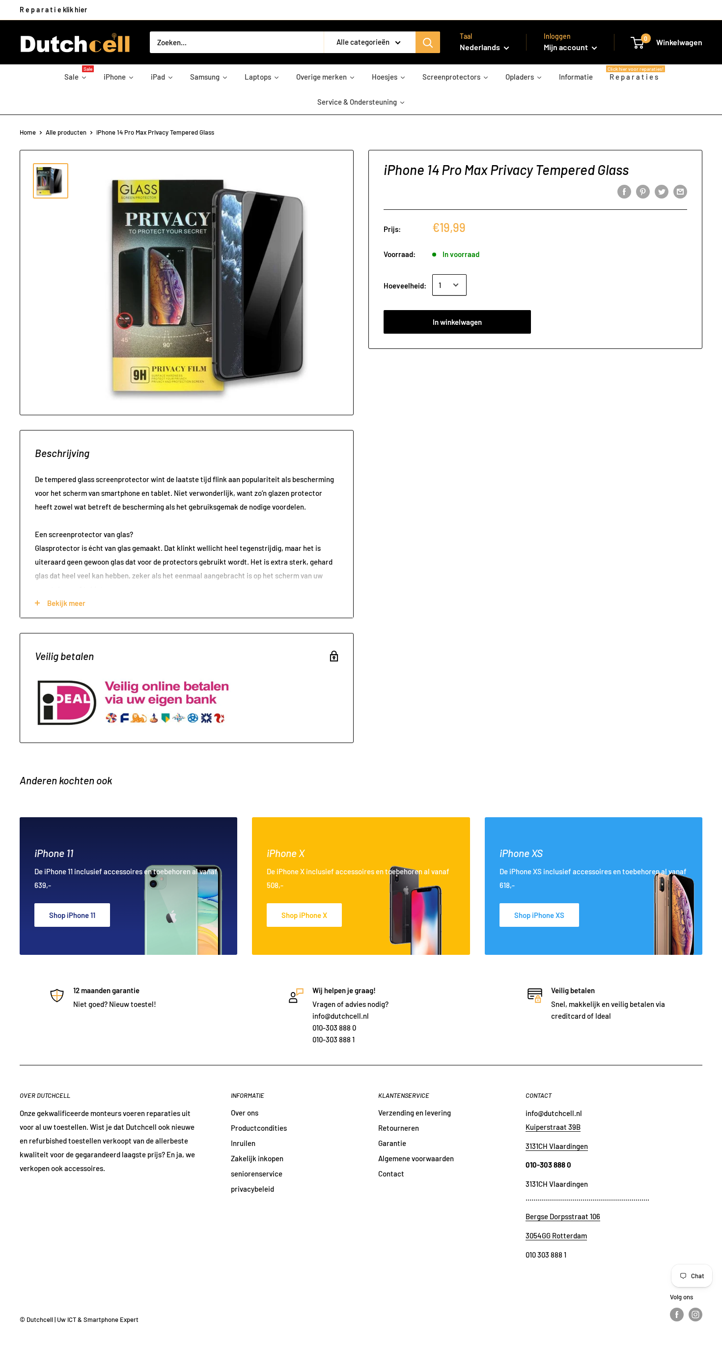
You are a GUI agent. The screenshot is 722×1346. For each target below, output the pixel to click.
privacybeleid (252, 1188)
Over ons (244, 1112)
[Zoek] (428, 42)
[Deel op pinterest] (643, 191)
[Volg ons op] (677, 1314)
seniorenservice (256, 1173)
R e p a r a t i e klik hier (53, 9)
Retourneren (398, 1127)
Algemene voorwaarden (416, 1158)
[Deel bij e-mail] (680, 191)
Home (28, 132)
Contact (391, 1173)
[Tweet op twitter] (661, 191)
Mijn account (566, 47)
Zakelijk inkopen (257, 1158)
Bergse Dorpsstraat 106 (563, 1216)
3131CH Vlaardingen (557, 1146)
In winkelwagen (457, 321)
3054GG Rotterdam (556, 1235)
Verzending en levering (414, 1112)
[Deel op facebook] (624, 191)
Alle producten (66, 132)
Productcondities (259, 1127)
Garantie (392, 1143)
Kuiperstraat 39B (553, 1126)
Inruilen (243, 1143)
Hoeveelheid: (405, 285)
